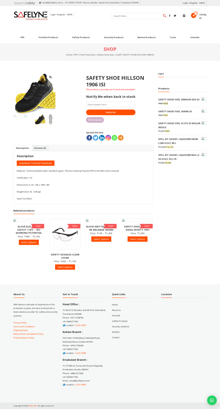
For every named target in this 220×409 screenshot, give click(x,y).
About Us (116, 310)
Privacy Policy (20, 322)
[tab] (22, 148)
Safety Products (120, 321)
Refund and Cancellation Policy (28, 333)
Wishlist (116, 332)
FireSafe (116, 315)
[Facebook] (89, 138)
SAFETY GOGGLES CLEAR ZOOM (65, 256)
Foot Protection (87, 54)
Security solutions (120, 326)
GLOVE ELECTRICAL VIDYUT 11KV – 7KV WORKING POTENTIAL (29, 229)
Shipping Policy (20, 330)
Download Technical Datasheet (35, 163)
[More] (121, 138)
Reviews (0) (40, 148)
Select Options (28, 242)
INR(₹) (202, 3)
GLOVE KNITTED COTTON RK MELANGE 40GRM (101, 228)
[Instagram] (108, 138)
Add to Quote (95, 119)
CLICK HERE (80, 325)
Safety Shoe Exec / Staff (109, 54)
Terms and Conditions (24, 326)
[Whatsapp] (114, 138)
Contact (115, 337)
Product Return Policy (23, 337)
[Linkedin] (102, 138)
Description (22, 148)
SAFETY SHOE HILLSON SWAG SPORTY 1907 (137, 228)
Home (69, 54)
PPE (76, 54)
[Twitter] (95, 138)
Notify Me (111, 112)
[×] (212, 400)
